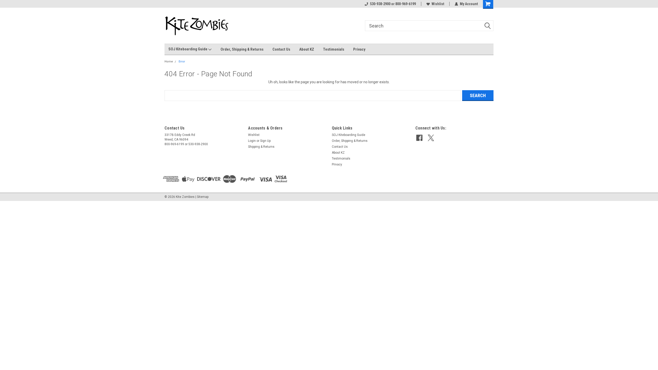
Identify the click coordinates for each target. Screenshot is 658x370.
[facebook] (419, 138)
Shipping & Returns (261, 147)
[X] (431, 138)
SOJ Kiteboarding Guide (188, 49)
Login (252, 141)
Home (168, 61)
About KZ (306, 49)
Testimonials (333, 49)
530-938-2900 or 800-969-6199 (393, 4)
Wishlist (438, 4)
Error (182, 61)
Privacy (359, 49)
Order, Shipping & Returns (242, 49)
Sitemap (202, 197)
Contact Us (281, 49)
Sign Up (265, 141)
